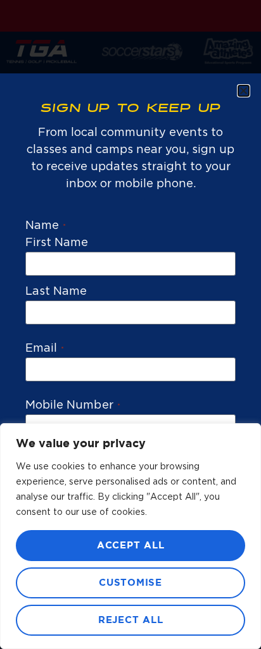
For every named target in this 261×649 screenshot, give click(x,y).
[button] (243, 91)
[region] (130, 536)
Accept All (131, 545)
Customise (130, 583)
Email (44, 348)
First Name (57, 243)
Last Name (56, 291)
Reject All (130, 620)
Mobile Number (72, 405)
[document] (130, 324)
